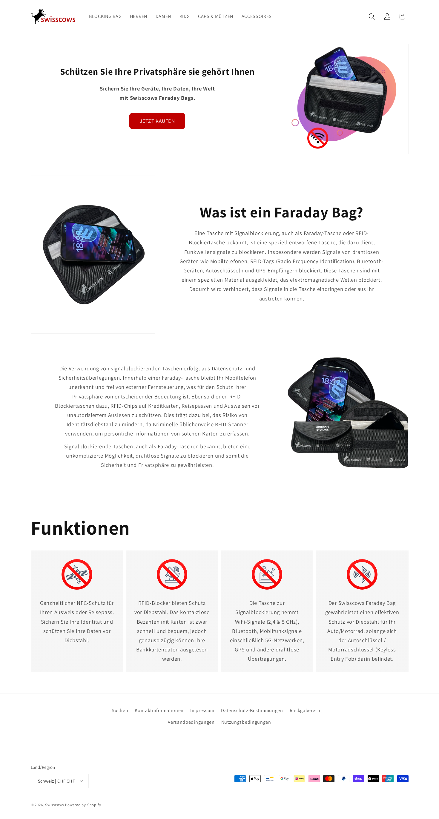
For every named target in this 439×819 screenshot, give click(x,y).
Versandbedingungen (191, 722)
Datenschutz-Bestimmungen (252, 710)
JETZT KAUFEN (157, 120)
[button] (372, 16)
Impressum (202, 710)
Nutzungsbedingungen (246, 722)
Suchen (120, 710)
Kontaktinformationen (159, 710)
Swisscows (54, 804)
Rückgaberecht (306, 710)
